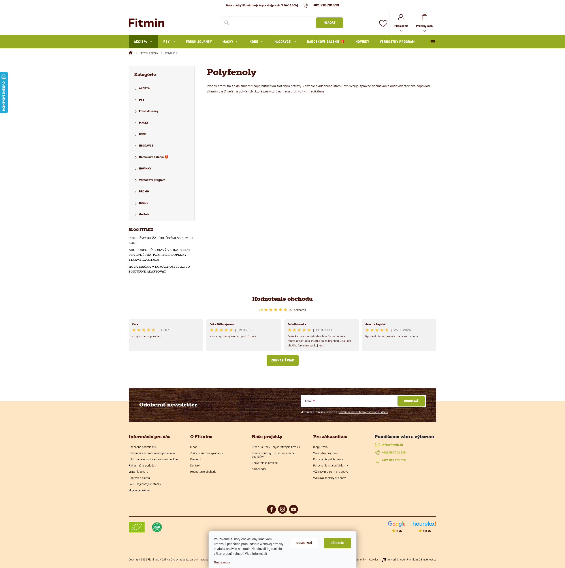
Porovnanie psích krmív (328, 459)
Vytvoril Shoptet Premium (403, 559)
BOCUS (143, 203)
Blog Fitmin (320, 447)
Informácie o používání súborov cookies (154, 459)
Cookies (374, 559)
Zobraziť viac (282, 360)
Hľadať (329, 23)
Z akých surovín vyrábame (206, 453)
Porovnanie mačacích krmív (330, 465)
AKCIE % (144, 88)
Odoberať (411, 401)
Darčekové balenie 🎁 (153, 157)
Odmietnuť (304, 543)
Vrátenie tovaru (138, 471)
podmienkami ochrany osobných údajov (363, 412)
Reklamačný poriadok (142, 465)
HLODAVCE (146, 145)
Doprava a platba (139, 478)
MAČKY (144, 122)
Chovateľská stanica (265, 463)
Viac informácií (256, 553)
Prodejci (195, 459)
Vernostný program (152, 180)
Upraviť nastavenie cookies (206, 559)
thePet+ (144, 214)
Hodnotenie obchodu (282, 298)
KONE (142, 134)
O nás (193, 447)
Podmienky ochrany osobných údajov (152, 453)
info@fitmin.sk (392, 445)
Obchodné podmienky (142, 447)
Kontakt (195, 465)
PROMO (144, 191)
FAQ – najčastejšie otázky (145, 484)
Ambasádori (259, 469)
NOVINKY (145, 168)
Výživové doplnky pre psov (329, 478)
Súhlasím (338, 543)
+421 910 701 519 (394, 452)
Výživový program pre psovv (330, 471)
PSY (141, 100)
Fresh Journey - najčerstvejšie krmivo (276, 447)
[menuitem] (143, 42)
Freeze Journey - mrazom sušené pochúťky (273, 454)
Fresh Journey (148, 111)
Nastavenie (222, 562)
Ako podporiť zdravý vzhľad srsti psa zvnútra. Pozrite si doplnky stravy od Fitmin (159, 254)
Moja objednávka (139, 490)
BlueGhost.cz (428, 559)
